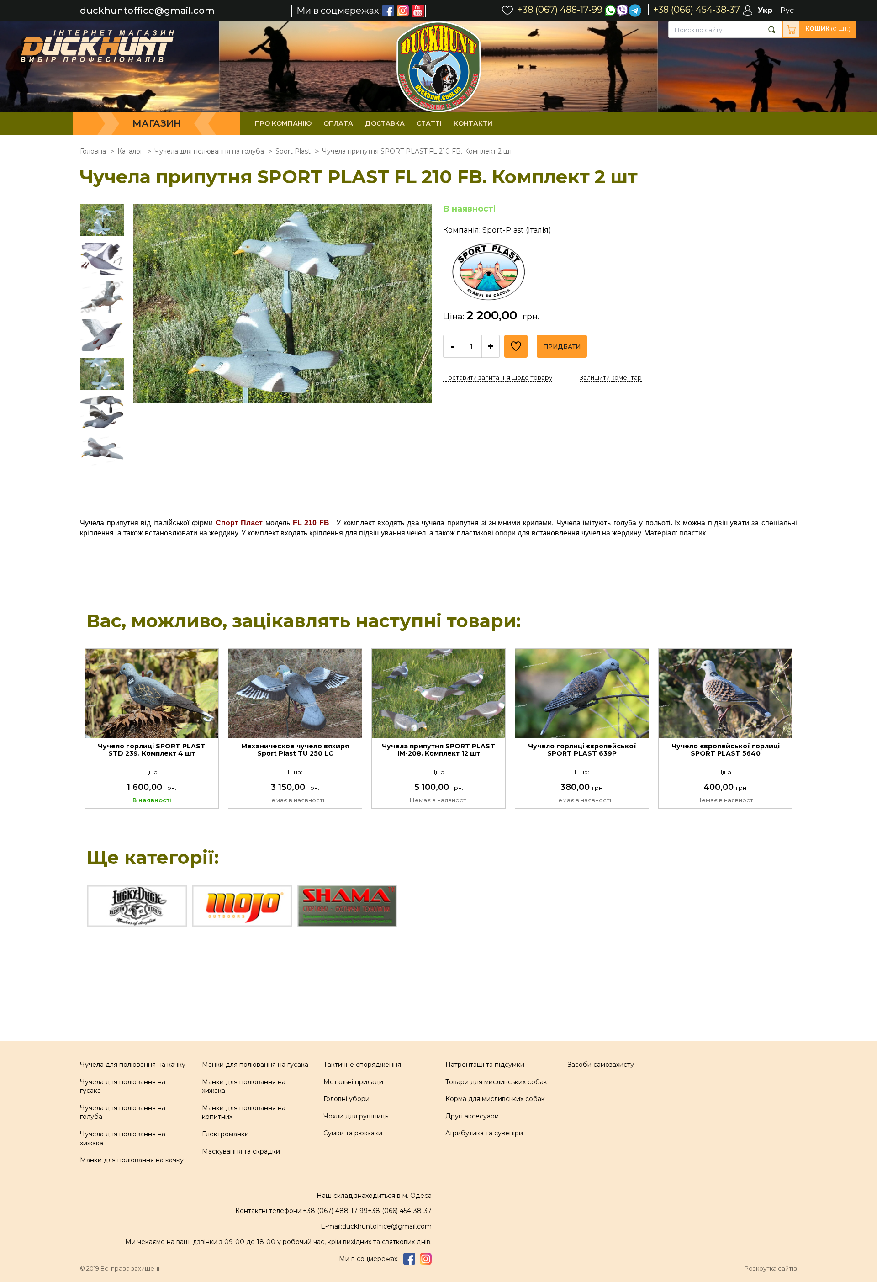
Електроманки (225, 1134)
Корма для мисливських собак (495, 1099)
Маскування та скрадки (241, 1151)
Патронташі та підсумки (484, 1064)
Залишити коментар (611, 377)
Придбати (562, 346)
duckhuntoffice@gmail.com (147, 10)
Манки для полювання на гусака (255, 1064)
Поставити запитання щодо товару (497, 377)
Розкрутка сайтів (771, 1268)
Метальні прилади (353, 1082)
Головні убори (346, 1099)
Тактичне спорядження (362, 1064)
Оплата (338, 123)
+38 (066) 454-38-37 (400, 1211)
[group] (282, 353)
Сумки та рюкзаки (352, 1133)
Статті (429, 123)
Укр (765, 10)
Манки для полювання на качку (132, 1160)
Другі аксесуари (472, 1116)
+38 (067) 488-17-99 (335, 1211)
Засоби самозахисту (600, 1064)
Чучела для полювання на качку (132, 1064)
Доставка (385, 123)
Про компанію (283, 123)
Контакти (473, 123)
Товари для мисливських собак (496, 1082)
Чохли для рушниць (355, 1116)
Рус (787, 10)
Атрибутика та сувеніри (484, 1133)
